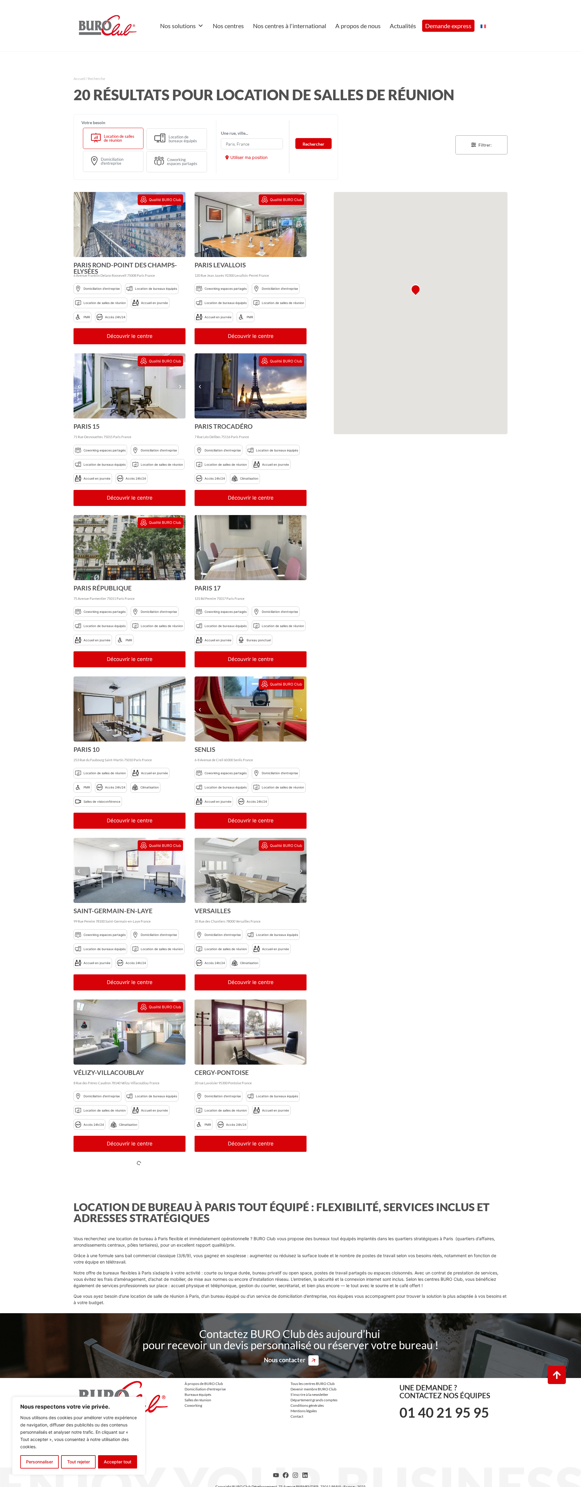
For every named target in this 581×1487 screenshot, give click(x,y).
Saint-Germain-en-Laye (113, 910)
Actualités (403, 25)
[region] (78, 1436)
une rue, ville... (234, 133)
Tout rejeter (78, 1461)
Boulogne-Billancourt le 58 (123, 1335)
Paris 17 (208, 588)
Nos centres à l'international (289, 25)
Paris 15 (87, 426)
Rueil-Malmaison (103, 1234)
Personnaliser (39, 1461)
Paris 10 (87, 749)
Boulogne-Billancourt (235, 1173)
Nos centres (228, 25)
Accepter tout (117, 1461)
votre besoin (93, 123)
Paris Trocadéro (224, 426)
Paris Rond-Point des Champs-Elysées (125, 268)
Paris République (103, 588)
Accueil (79, 78)
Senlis (205, 749)
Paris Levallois (220, 265)
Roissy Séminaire (223, 1335)
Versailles (213, 910)
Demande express (448, 25)
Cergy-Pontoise (222, 1072)
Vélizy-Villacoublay (109, 1072)
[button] (79, 225)
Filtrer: (485, 144)
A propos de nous (358, 25)
